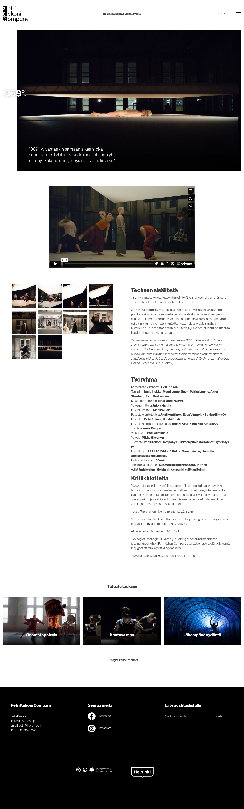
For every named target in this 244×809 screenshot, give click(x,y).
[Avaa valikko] (238, 14)
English (222, 13)
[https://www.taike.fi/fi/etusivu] (94, 776)
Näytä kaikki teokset (124, 660)
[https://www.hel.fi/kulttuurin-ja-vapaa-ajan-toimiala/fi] (149, 776)
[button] (238, 14)
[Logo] (42, 14)
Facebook (105, 716)
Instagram (105, 728)
